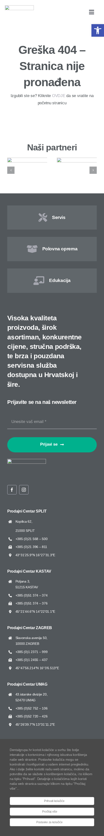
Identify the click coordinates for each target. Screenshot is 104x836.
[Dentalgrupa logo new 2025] (19, 7)
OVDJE (58, 95)
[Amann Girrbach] (36, 160)
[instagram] (24, 489)
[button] (97, 30)
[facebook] (12, 489)
